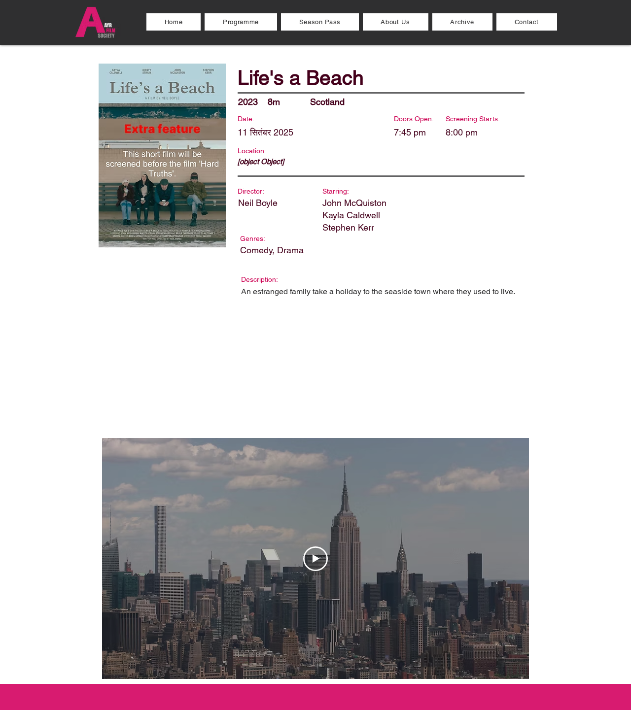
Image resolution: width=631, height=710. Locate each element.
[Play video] (315, 558)
